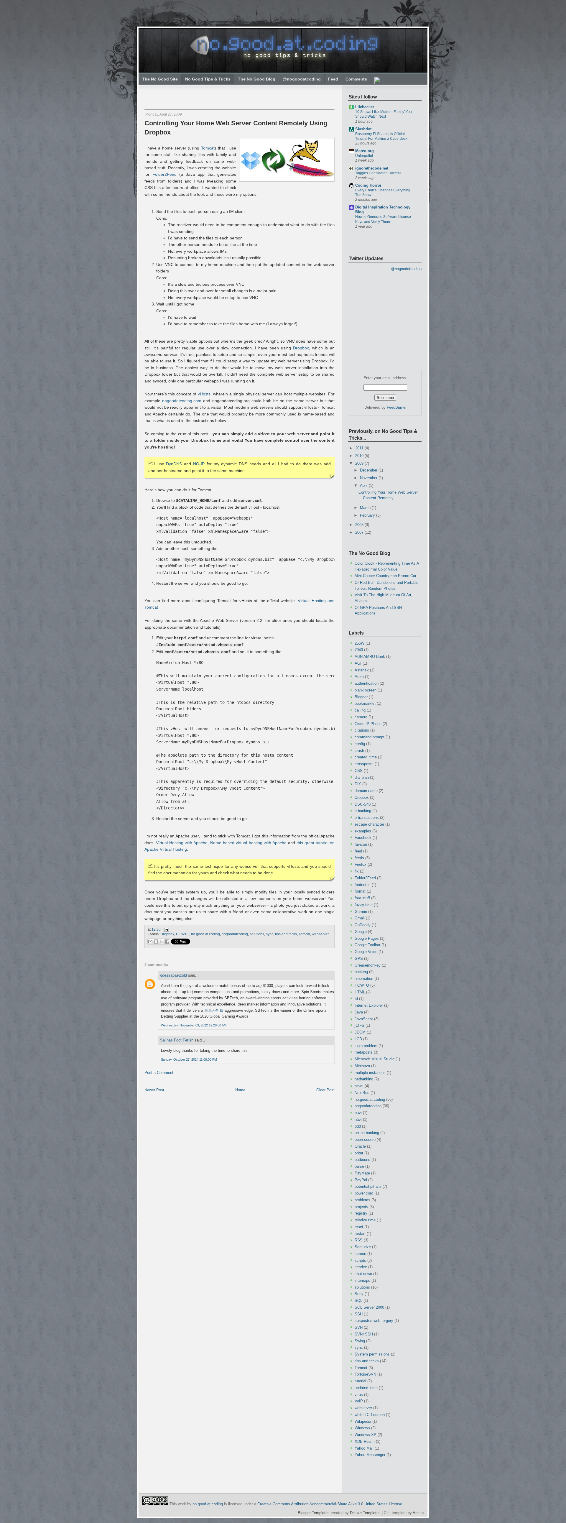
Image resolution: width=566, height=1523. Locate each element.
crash (359, 750)
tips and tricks (286, 934)
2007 (360, 532)
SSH (359, 1314)
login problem (366, 1046)
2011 (360, 448)
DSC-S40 (363, 804)
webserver (320, 934)
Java (359, 1012)
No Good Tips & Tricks (208, 79)
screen (360, 1253)
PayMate (362, 1173)
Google (361, 931)
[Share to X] (161, 941)
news (359, 1086)
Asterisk (362, 670)
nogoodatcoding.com (181, 400)
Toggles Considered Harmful (378, 173)
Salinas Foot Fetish (176, 1040)
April (364, 485)
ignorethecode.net (371, 168)
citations (362, 730)
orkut (359, 1153)
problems (362, 1200)
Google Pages (367, 938)
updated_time (366, 1388)
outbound (362, 1159)
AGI (358, 663)
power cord (364, 1193)
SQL (358, 1300)
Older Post (325, 1090)
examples (363, 831)
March (366, 507)
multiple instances (370, 1072)
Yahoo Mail (364, 1448)
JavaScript (364, 1019)
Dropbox (301, 348)
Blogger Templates (314, 1513)
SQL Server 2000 (369, 1307)
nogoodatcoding (235, 934)
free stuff (362, 898)
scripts (360, 1260)
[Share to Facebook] (167, 941)
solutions (257, 934)
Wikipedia (363, 1421)
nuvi (358, 1112)
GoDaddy (363, 925)
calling (360, 710)
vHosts (204, 394)
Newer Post (154, 1090)
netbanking (364, 1079)
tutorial (360, 1381)
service (361, 1267)
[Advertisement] (215, 95)
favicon (361, 844)
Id (356, 998)
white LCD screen (370, 1414)
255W (359, 643)
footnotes (363, 885)
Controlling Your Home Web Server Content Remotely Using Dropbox (235, 127)
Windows (362, 1428)
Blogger (361, 697)
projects (361, 1207)
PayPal (361, 1180)
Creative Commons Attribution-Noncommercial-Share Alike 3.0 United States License (329, 1504)
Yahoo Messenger (370, 1455)
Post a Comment (158, 1072)
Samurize (363, 1247)
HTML (360, 992)
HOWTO (182, 934)
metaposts (364, 1052)
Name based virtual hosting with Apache (248, 842)
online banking (367, 1133)
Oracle (360, 1146)
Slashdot (363, 129)
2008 (360, 525)
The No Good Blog (256, 79)
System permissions (372, 1354)
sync (269, 934)
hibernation (364, 978)
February (368, 515)
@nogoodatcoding (302, 79)
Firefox (360, 864)
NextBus (362, 1092)
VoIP (359, 1401)
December (369, 470)
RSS (359, 1240)
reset (359, 1227)
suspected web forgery (374, 1320)
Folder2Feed (164, 174)
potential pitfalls (368, 1186)
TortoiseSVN (365, 1374)
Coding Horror (368, 185)
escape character (369, 824)
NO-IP (199, 463)
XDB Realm (365, 1441)
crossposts (364, 764)
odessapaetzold (173, 975)
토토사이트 (213, 1010)
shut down (363, 1273)
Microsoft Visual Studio (374, 1059)
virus (359, 1394)
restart (360, 1233)
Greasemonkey (368, 965)
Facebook (363, 837)
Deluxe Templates (365, 1513)
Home (240, 1090)
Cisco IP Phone (368, 724)
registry (361, 1213)
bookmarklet (365, 703)
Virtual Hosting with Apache (182, 842)
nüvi (358, 1119)
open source (365, 1139)
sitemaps (362, 1280)
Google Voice (366, 951)
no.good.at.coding (205, 934)
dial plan (362, 777)
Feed (333, 79)
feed (358, 851)
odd (358, 1126)
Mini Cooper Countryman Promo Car (385, 576)
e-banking (363, 811)
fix (357, 871)
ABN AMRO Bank (370, 656)
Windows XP (365, 1434)
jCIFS (359, 1025)
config (360, 744)
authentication (367, 683)
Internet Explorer (369, 1005)
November (369, 478)
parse (359, 1166)
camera (361, 717)
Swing (360, 1341)
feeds (359, 858)
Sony (359, 1294)
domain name (366, 790)
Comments (356, 79)
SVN (359, 1327)
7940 (359, 650)
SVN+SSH (364, 1334)
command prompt (369, 737)
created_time (366, 757)
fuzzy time (364, 905)
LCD (358, 1039)
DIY (358, 784)
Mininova (362, 1066)
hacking (361, 972)
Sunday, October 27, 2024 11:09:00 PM (189, 1059)
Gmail (360, 918)
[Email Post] (165, 929)
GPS (359, 958)
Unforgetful (364, 156)
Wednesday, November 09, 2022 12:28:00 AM (193, 1025)
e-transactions (367, 817)
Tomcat (208, 148)
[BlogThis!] (156, 941)
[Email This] (150, 941)
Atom (359, 676)
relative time (365, 1220)
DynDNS (174, 463)
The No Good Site (160, 79)
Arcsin (418, 1513)
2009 (360, 463)
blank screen (365, 690)
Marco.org (364, 151)
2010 (360, 456)
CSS (359, 770)
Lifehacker (364, 107)
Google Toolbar (367, 945)
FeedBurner (397, 407)
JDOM (360, 1032)
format (360, 891)
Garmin (361, 911)
